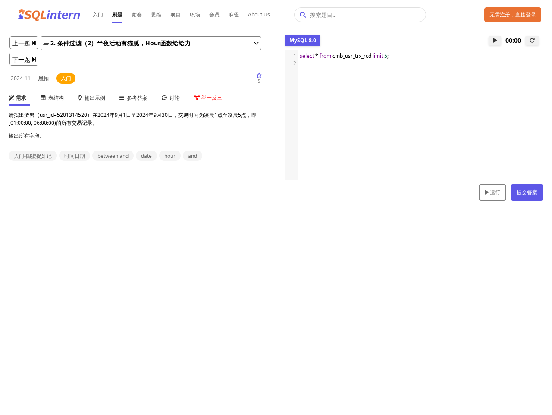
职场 (195, 14)
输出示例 (93, 97)
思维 (156, 14)
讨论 (173, 97)
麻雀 (234, 14)
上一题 (22, 43)
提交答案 (527, 192)
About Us (259, 14)
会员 (214, 14)
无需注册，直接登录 (512, 14)
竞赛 (137, 14)
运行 (494, 192)
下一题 (22, 59)
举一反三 (211, 97)
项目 (175, 14)
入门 (98, 14)
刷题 (117, 14)
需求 (20, 97)
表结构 (55, 97)
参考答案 (135, 97)
